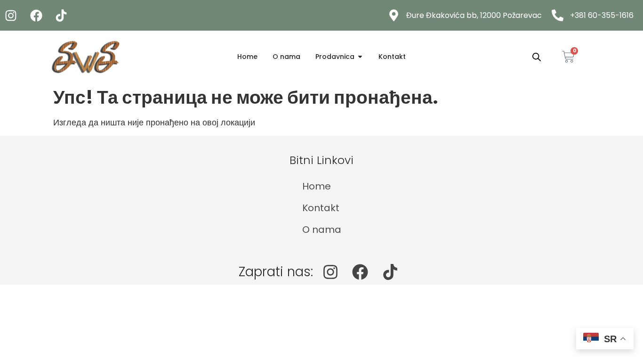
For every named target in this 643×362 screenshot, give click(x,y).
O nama (321, 229)
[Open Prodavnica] (360, 57)
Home (316, 186)
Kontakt (320, 207)
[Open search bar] (536, 56)
